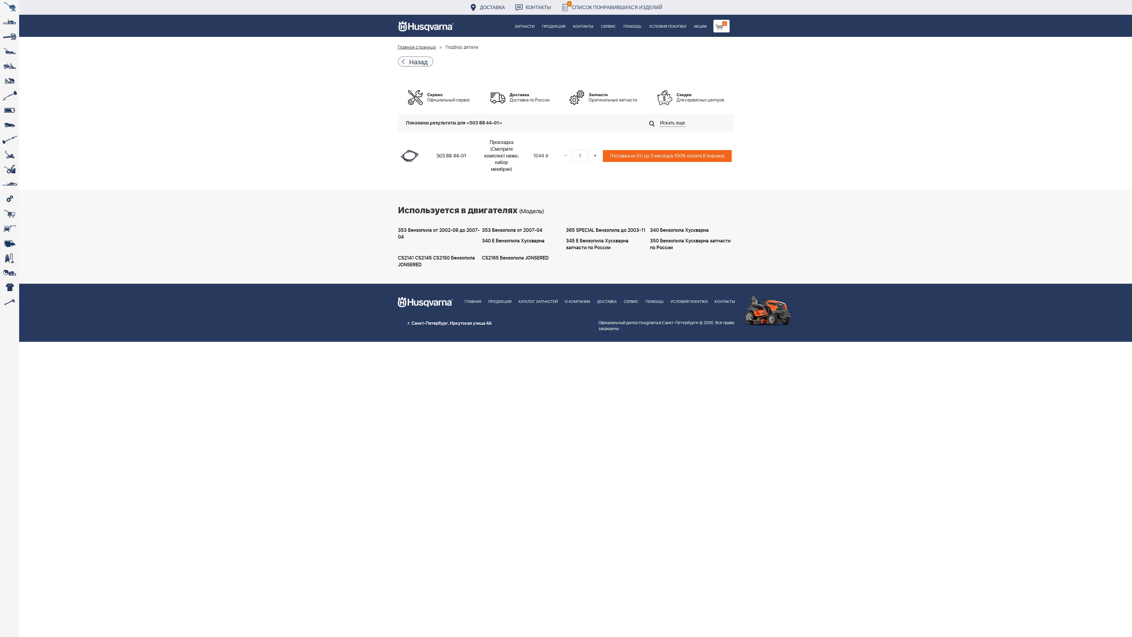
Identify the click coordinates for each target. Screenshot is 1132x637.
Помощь (632, 26)
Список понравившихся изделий (615, 5)
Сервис (608, 26)
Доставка (492, 7)
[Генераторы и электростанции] (9, 213)
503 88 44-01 (451, 156)
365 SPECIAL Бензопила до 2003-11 (605, 230)
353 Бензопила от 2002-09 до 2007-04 (439, 234)
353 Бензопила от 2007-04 (512, 230)
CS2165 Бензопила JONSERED (515, 258)
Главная (473, 302)
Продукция (553, 26)
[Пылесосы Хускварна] (9, 258)
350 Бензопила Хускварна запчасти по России (690, 244)
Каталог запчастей (538, 302)
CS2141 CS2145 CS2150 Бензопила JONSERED (436, 261)
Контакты (538, 7)
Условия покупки (667, 26)
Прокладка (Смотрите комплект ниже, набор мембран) (501, 156)
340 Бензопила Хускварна (679, 230)
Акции (700, 26)
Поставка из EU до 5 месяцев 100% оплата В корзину (667, 156)
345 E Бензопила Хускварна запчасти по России (597, 244)
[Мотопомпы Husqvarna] (9, 243)
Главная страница (417, 47)
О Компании (577, 302)
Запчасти (524, 26)
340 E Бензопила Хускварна (513, 240)
